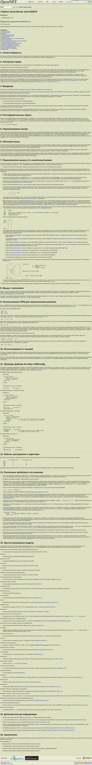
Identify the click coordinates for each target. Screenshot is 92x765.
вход (79, 0)
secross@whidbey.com (17, 252)
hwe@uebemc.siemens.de (46, 649)
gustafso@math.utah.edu (28, 333)
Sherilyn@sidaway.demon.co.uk (40, 700)
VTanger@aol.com (61, 668)
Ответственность (5, 31)
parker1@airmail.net (85, 695)
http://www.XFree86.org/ (22, 725)
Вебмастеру (89, 763)
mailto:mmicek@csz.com (56, 709)
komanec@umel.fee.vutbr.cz (48, 607)
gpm (69, 537)
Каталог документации (25, 7)
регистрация (83, 0)
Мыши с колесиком (6, 39)
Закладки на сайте (5, 762)
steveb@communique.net (37, 625)
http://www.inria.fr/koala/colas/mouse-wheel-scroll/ (12, 293)
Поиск (67, 1)
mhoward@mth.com (37, 597)
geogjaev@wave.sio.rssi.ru (41, 492)
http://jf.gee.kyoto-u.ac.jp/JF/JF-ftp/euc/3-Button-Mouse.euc (24, 91)
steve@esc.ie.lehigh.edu (41, 640)
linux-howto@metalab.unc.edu (73, 80)
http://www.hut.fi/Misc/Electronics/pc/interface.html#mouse (61, 730)
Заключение (5, 49)
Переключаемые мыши (7, 36)
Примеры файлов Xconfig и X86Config (11, 43)
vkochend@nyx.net (77, 677)
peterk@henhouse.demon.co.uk (21, 631)
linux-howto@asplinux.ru (51, 81)
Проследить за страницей (7, 763)
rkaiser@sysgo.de (17, 250)
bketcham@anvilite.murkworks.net (66, 238)
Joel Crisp (60, 658)
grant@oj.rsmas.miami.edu (51, 602)
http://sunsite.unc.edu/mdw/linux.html (77, 719)
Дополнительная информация (9, 48)
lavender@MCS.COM (8, 510)
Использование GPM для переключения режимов (13, 41)
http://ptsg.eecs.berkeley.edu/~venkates (39, 611)
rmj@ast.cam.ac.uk (55, 579)
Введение (3, 33)
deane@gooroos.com (35, 682)
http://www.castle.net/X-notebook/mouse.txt (64, 727)
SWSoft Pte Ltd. (26, 21)
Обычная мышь (5, 37)
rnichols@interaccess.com (9, 519)
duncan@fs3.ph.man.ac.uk (53, 686)
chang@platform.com (8, 498)
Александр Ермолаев (14, 21)
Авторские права (5, 32)
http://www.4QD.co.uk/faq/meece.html (41, 722)
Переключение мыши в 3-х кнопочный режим (12, 38)
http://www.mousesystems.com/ (26, 717)
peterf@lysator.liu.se (20, 235)
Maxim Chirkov (88, 762)
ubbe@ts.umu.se (18, 242)
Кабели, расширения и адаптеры (10, 44)
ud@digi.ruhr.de (16, 238)
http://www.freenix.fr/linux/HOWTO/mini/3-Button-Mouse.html (60, 91)
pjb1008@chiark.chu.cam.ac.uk (32, 200)
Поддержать (82, 763)
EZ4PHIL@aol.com (55, 645)
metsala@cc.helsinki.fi (19, 244)
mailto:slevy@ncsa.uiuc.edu (80, 705)
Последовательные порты (8, 34)
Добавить (77, 763)
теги (70, 1)
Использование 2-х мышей (9, 42)
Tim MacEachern (38, 584)
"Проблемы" (53, 150)
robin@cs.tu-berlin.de (21, 248)
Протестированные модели (9, 47)
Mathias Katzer (6, 260)
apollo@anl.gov (38, 654)
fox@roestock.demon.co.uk (17, 254)
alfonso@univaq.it (20, 672)
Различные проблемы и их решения (11, 45)
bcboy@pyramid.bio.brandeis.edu (47, 206)
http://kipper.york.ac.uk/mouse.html (44, 89)
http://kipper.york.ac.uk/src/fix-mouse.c (23, 182)
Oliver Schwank (23, 663)
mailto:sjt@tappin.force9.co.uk (54, 691)
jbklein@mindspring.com (17, 257)
